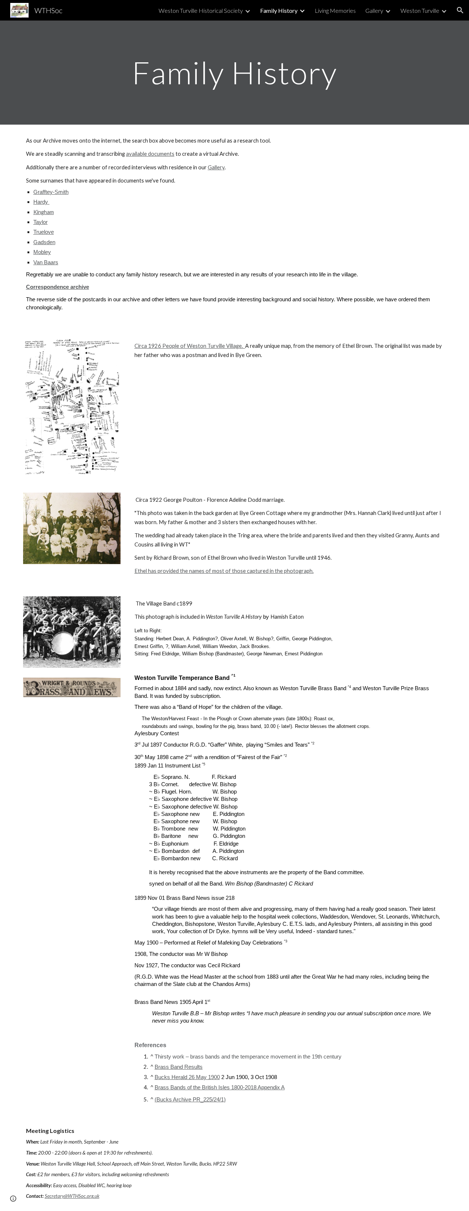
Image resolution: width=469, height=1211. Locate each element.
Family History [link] (279, 10)
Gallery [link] (374, 10)
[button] (460, 10)
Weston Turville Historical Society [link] (201, 10)
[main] (234, 72)
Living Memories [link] (335, 10)
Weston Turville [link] (419, 10)
